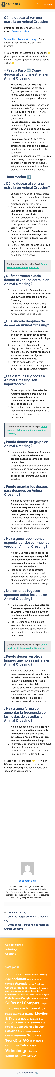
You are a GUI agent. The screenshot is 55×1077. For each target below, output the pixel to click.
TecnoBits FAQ (17, 1040)
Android (28, 975)
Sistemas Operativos (15, 1035)
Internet (29, 1013)
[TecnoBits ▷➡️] (10, 4)
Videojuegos (17, 1050)
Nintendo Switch (28, 1019)
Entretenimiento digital (39, 995)
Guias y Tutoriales (39, 998)
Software (34, 1035)
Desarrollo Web (19, 991)
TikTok (16, 1046)
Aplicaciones (15, 979)
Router (21, 1031)
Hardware (19, 1008)
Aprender (22, 983)
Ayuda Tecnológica (36, 984)
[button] (37, 4)
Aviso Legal (11, 949)
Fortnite (10, 998)
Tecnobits (9, 39)
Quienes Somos (14, 944)
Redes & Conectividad (19, 1026)
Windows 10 (14, 1056)
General (18, 998)
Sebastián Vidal (21, 31)
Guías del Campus (22, 1003)
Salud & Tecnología (32, 1031)
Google (25, 998)
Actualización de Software (14, 975)
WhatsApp (34, 1051)
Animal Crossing (27, 39)
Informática (35, 1008)
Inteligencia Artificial (14, 1014)
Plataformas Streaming (28, 1022)
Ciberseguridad (15, 987)
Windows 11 (30, 1055)
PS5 (43, 1022)
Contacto (10, 954)
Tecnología (36, 1040)
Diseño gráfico (33, 991)
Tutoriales (28, 1045)
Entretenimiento (23, 995)
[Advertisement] (27, 803)
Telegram (9, 1046)
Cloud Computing (31, 988)
